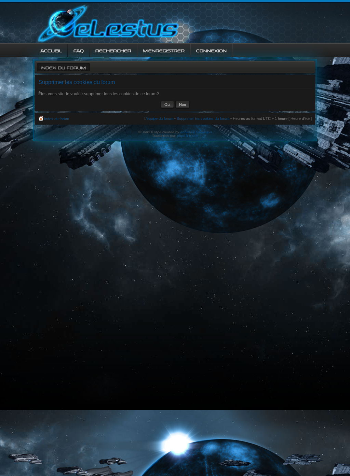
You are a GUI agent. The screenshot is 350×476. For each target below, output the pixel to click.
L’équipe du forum (158, 118)
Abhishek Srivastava (196, 132)
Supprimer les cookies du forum (203, 118)
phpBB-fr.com (187, 136)
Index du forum (63, 67)
